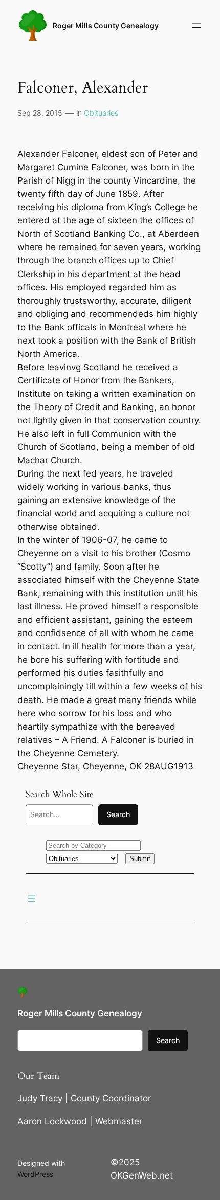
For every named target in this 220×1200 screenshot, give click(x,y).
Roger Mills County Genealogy (106, 25)
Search (118, 814)
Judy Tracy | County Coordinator (84, 1098)
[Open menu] (196, 25)
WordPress (35, 1174)
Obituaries (101, 112)
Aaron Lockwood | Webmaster (79, 1121)
